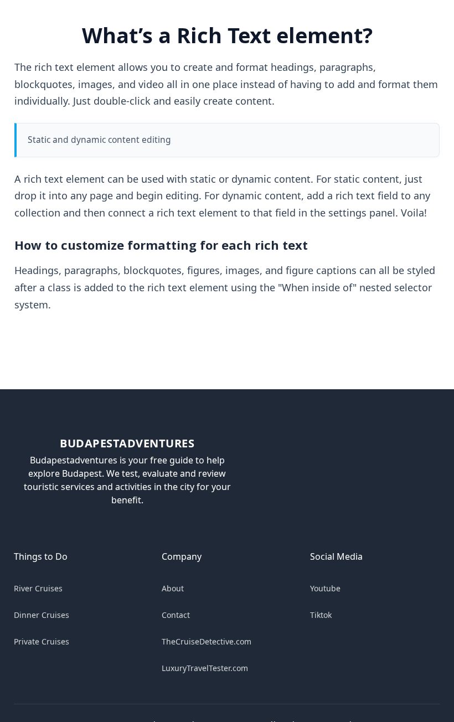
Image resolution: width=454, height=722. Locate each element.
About (173, 588)
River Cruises (38, 588)
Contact (176, 615)
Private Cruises (41, 641)
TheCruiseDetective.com (206, 641)
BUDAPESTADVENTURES (127, 443)
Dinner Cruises (41, 615)
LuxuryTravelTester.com (205, 668)
